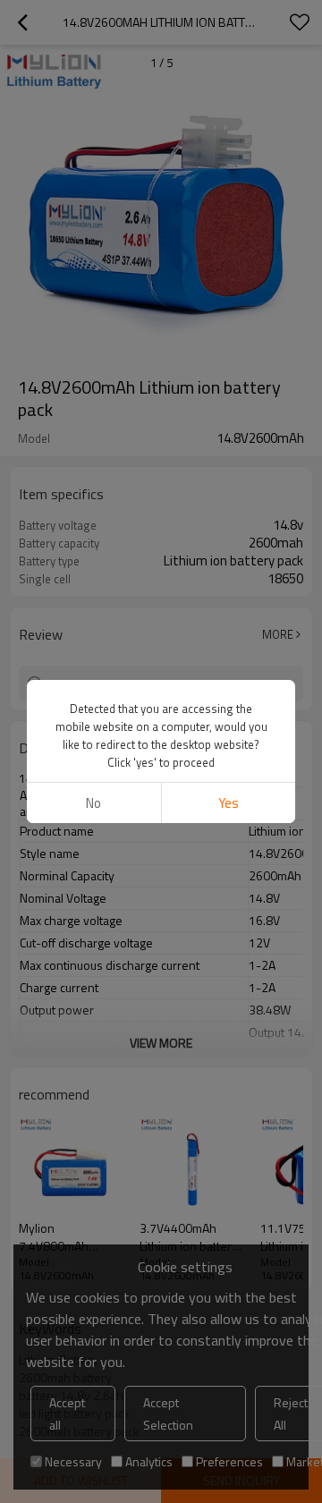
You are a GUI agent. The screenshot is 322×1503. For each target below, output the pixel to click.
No (93, 803)
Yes (228, 803)
